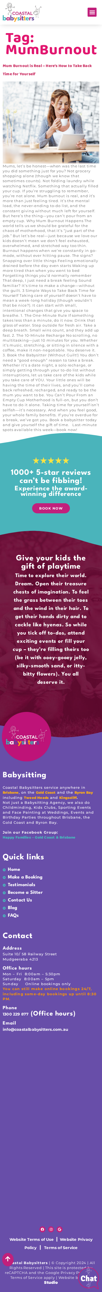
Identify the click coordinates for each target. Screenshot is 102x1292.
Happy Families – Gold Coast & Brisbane (40, 837)
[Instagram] (51, 1229)
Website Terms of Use (32, 1239)
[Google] (60, 1229)
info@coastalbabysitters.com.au (35, 1029)
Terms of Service (61, 1247)
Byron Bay (84, 792)
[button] (92, 12)
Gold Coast (46, 792)
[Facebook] (42, 1229)
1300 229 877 (16, 1014)
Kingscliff (68, 798)
